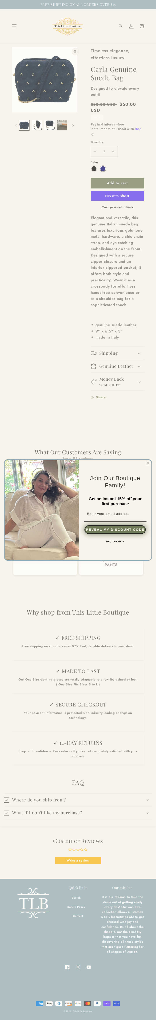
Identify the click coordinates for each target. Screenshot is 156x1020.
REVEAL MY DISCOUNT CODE (115, 530)
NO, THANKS (115, 541)
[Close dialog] (148, 463)
